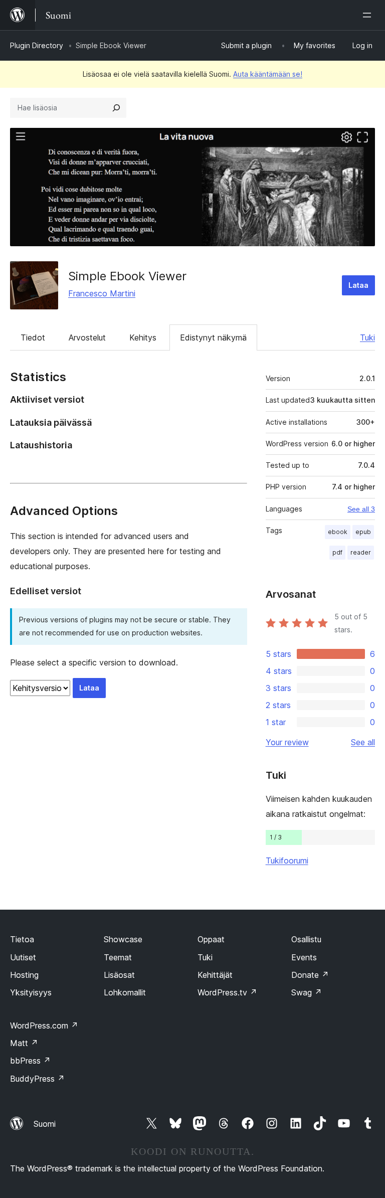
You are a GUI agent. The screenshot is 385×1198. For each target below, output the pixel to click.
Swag (306, 992)
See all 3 (361, 509)
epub (363, 532)
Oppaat (211, 939)
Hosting (24, 975)
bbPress (30, 1061)
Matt (24, 1043)
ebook (337, 532)
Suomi (45, 1124)
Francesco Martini (101, 293)
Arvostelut (87, 337)
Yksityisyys (31, 992)
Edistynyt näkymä (213, 337)
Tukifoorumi (287, 860)
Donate (310, 975)
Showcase (123, 939)
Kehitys (142, 337)
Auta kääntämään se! (267, 74)
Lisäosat (119, 975)
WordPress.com (44, 1025)
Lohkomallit (125, 992)
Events (304, 957)
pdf (337, 552)
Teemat (118, 957)
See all (363, 742)
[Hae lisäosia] (116, 108)
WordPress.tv (227, 992)
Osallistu (306, 939)
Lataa (358, 285)
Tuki (367, 337)
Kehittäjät (215, 975)
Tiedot (33, 337)
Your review (287, 742)
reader (360, 552)
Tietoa (22, 939)
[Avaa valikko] (369, 15)
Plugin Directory (36, 45)
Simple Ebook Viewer (127, 276)
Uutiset (23, 957)
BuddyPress (37, 1079)
